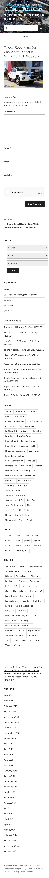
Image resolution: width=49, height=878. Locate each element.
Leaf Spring (34, 451)
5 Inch (35, 536)
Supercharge (34, 630)
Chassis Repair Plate (14, 421)
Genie (37, 586)
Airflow (22, 566)
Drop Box (9, 436)
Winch (29, 520)
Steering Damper (13, 490)
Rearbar (38, 466)
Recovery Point (29, 471)
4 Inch (26, 536)
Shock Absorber (25, 480)
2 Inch (8, 536)
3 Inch (17, 536)
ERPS (15, 586)
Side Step (9, 485)
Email (7, 162)
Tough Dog (26, 640)
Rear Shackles (11, 471)
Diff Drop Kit (11, 431)
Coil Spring (10, 426)
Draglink (37, 431)
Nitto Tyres (10, 621)
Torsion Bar (10, 510)
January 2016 (10, 851)
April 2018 (8, 760)
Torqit (15, 640)
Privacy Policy (10, 305)
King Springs (26, 596)
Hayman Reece (20, 591)
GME (7, 591)
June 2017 (8, 814)
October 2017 (10, 792)
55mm (37, 545)
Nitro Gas (31, 461)
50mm (28, 545)
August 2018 (10, 738)
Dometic (23, 581)
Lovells (8, 606)
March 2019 (9, 701)
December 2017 (11, 781)
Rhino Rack (10, 630)
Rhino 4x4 (27, 625)
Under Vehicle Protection (17, 515)
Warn (7, 645)
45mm (18, 545)
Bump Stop (20, 416)
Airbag (8, 411)
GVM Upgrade (21, 550)
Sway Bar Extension (14, 505)
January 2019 (10, 711)
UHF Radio (24, 510)
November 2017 (11, 787)
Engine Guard (11, 441)
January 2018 (10, 776)
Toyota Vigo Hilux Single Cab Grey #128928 (24, 350)
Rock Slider (30, 475)
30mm (27, 541)
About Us (31, 868)
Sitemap (8, 311)
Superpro (32, 635)
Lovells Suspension (24, 606)
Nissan (33, 616)
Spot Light (22, 485)
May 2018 (8, 754)
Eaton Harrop (36, 581)
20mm (17, 541)
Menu (25, 37)
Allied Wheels (35, 566)
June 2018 (8, 749)
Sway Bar (31, 500)
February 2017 (10, 835)
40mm (8, 545)
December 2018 (11, 717)
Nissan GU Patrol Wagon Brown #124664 (23, 364)
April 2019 (8, 695)
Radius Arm (25, 466)
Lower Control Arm (14, 461)
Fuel (29, 586)
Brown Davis (21, 576)
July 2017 (8, 808)
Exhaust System (28, 441)
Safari (21, 630)
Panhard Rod (11, 466)
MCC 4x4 (9, 611)
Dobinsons (10, 581)
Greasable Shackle (27, 446)
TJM (7, 640)
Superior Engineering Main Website (20, 295)
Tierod (30, 505)
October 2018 (10, 728)
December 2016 (11, 846)
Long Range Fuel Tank (15, 456)
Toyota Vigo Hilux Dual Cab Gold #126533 (23, 327)
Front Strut (10, 446)
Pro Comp (23, 621)
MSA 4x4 (22, 611)
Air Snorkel (20, 411)
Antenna (33, 411)
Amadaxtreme (12, 571)
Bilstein (8, 576)
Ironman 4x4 (36, 591)
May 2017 (8, 819)
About (7, 289)
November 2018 (11, 722)
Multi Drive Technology (16, 616)
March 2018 (9, 765)
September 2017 (11, 797)
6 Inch (8, 541)
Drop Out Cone (24, 436)
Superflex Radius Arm (15, 495)
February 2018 (10, 771)
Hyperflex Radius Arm (15, 451)
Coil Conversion (35, 421)
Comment (9, 112)
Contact (7, 300)
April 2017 (8, 824)
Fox (22, 586)
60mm (8, 550)
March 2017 (9, 830)
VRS (37, 640)
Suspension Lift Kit (14, 500)
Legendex (25, 601)
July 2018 (8, 744)
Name (7, 148)
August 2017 (10, 803)
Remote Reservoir (13, 475)
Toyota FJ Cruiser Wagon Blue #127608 (22, 395)
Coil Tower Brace (26, 426)
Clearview (35, 576)
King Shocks (11, 596)
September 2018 (12, 733)
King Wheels (11, 601)
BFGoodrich (27, 571)
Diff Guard (25, 431)
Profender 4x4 (12, 625)
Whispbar (18, 645)
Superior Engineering (15, 635)
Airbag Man (10, 566)
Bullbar (8, 416)
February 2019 (10, 706)
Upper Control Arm (14, 520)
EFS (7, 586)
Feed (9, 872)
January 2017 (10, 840)
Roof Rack (10, 480)
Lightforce (38, 601)
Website (8, 175)
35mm (37, 541)
